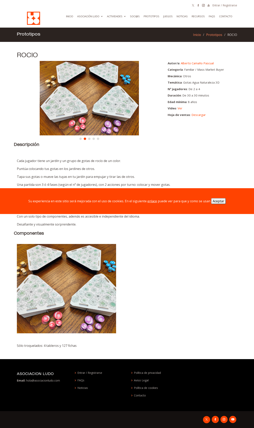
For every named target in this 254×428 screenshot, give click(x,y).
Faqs (212, 16)
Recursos (198, 16)
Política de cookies (146, 388)
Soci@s (135, 16)
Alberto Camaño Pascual (197, 63)
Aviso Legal (141, 380)
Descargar (198, 115)
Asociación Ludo (88, 16)
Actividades (114, 16)
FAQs (80, 380)
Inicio (69, 16)
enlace (152, 201)
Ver (180, 108)
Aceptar (218, 201)
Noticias (182, 16)
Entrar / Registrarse (224, 5)
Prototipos (151, 16)
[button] (80, 139)
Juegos (168, 16)
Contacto (225, 16)
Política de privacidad (147, 372)
